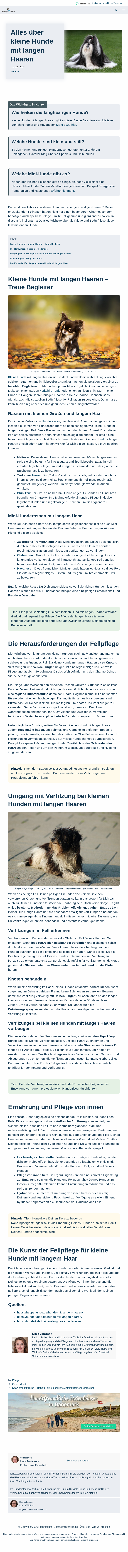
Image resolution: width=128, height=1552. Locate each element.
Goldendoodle (20, 1384)
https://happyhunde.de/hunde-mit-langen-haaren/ (50, 1312)
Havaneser (25, 568)
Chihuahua (25, 555)
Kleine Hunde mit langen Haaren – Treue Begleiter (35, 244)
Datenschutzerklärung (66, 1527)
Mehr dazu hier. (66, 124)
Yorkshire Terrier (51, 390)
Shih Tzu (23, 493)
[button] (116, 10)
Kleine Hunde (17, 377)
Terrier (36, 475)
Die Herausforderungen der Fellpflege (29, 249)
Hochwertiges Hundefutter (36, 1157)
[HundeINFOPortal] (8, 10)
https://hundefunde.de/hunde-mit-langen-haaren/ (49, 1316)
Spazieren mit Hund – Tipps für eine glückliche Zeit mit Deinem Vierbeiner (53, 1387)
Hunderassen (51, 421)
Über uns (85, 1527)
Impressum (46, 1527)
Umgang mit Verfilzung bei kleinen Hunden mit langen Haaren (40, 253)
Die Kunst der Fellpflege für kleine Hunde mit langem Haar (39, 263)
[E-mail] (14, 1366)
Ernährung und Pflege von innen (26, 258)
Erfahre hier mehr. (63, 190)
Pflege (15, 71)
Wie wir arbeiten (101, 1527)
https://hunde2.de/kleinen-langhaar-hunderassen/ (50, 1321)
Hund (100, 439)
